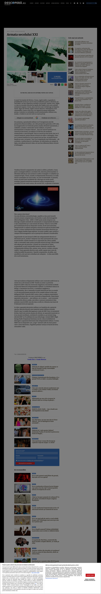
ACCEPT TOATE (90, 575)
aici (35, 583)
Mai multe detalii (35, 572)
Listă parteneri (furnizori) (51, 578)
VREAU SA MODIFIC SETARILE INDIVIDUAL (89, 580)
